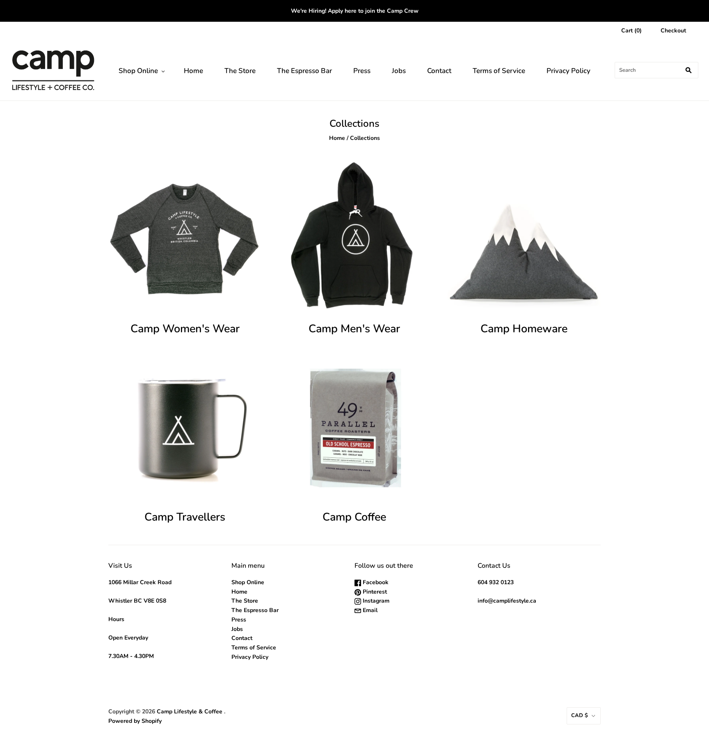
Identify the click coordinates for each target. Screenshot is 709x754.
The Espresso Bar (304, 70)
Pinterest (374, 592)
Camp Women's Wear (185, 328)
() (631, 30)
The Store (240, 70)
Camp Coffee (354, 517)
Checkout (673, 30)
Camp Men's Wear (354, 328)
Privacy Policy (568, 70)
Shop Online (138, 70)
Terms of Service (499, 70)
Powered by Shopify (135, 721)
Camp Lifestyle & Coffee (189, 711)
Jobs (399, 70)
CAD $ (579, 715)
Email (369, 610)
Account (592, 30)
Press (362, 70)
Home (193, 70)
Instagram (375, 601)
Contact (439, 70)
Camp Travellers (184, 517)
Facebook (375, 582)
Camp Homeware (523, 328)
